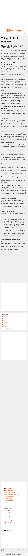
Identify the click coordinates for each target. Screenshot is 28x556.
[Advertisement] (14, 14)
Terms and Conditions (10, 554)
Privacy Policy (19, 554)
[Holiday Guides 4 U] (14, 31)
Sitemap (2, 550)
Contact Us (23, 549)
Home (19, 549)
